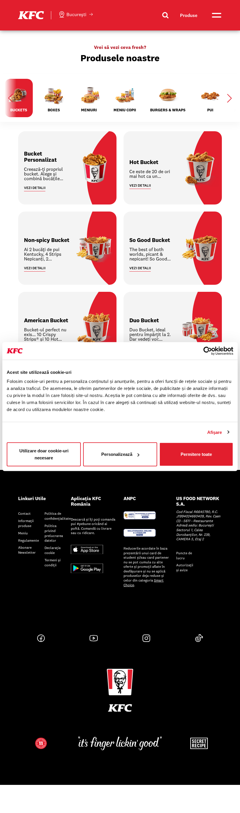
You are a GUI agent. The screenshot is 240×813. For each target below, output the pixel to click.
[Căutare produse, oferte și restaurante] (165, 15)
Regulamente (28, 540)
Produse (188, 15)
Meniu (23, 533)
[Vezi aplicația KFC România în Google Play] (87, 568)
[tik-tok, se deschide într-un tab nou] (199, 638)
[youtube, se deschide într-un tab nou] (93, 638)
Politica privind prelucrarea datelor (53, 533)
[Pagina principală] (31, 15)
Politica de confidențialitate (57, 516)
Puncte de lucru (184, 555)
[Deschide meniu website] (216, 15)
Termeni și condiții (52, 562)
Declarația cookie (52, 550)
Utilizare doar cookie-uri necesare (43, 454)
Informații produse (26, 523)
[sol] (140, 532)
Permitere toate (196, 454)
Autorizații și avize (184, 567)
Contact (24, 513)
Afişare (214, 431)
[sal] (140, 515)
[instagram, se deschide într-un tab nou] (146, 638)
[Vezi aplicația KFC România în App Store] (87, 549)
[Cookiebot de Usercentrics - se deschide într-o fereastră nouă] (207, 350)
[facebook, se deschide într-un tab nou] (41, 638)
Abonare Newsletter (27, 550)
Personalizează (116, 454)
